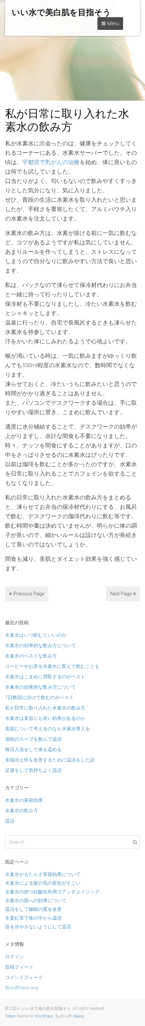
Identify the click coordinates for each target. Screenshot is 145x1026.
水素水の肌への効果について (35, 900)
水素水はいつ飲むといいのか (35, 635)
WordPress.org (21, 987)
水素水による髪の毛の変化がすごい (43, 883)
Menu (113, 23)
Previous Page (28, 593)
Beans (79, 1016)
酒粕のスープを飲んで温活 (33, 739)
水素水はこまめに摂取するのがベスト (45, 676)
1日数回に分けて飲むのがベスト (39, 697)
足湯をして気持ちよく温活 (33, 770)
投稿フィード (19, 967)
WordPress (43, 1016)
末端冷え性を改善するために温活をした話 (50, 760)
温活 (9, 821)
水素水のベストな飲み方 (31, 655)
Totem (10, 1016)
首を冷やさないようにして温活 (38, 926)
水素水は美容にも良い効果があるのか (45, 718)
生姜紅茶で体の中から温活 (33, 918)
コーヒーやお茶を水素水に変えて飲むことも (52, 666)
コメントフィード (24, 977)
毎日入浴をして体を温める (33, 749)
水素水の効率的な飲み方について (40, 645)
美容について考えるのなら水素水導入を (47, 728)
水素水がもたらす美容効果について (43, 874)
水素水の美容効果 (24, 800)
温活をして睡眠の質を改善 (33, 909)
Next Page (121, 593)
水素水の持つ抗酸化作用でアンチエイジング (52, 891)
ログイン (14, 956)
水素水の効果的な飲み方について (40, 687)
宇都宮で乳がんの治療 (51, 162)
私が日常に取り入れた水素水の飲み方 (45, 708)
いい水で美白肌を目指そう (61, 12)
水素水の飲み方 (21, 810)
